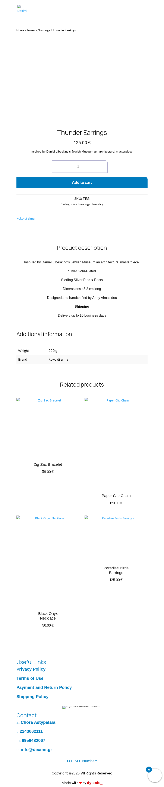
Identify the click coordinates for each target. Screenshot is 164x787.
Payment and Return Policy (44, 687)
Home (20, 30)
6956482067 (33, 740)
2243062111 (31, 731)
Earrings (44, 30)
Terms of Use (29, 678)
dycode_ (94, 783)
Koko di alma (25, 218)
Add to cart (82, 182)
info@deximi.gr (36, 749)
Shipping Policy (32, 696)
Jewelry (32, 30)
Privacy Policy (30, 669)
